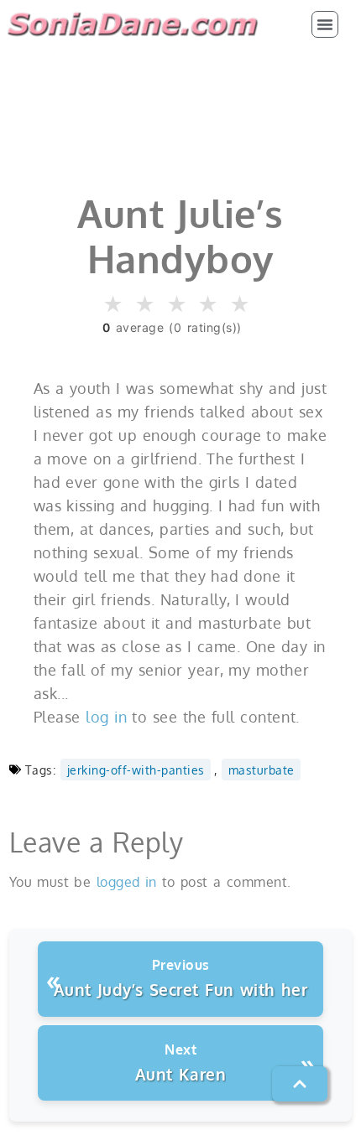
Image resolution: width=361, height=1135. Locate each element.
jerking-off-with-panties (136, 769)
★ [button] (113, 305)
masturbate (261, 769)
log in (106, 716)
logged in (127, 881)
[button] (324, 24)
